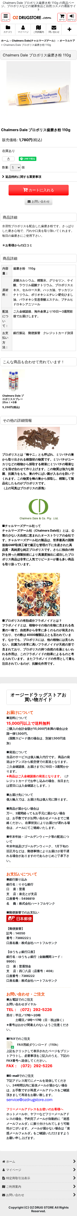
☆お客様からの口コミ (17, 245)
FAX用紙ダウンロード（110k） (38, 1044)
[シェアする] (8, 158)
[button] (5, 17)
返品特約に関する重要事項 (23, 176)
